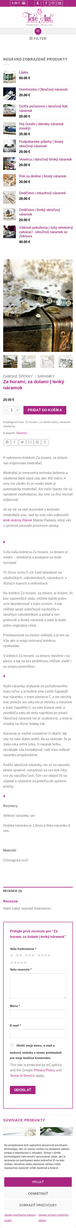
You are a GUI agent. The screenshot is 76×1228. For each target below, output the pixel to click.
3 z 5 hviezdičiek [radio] (29, 955)
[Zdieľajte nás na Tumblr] (45, 442)
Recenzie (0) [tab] (12, 891)
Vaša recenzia (20, 969)
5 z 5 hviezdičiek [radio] (18, 962)
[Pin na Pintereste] (37, 442)
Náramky (45, 376)
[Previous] (10, 305)
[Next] (66, 305)
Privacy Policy (44, 1070)
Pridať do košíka (45, 410)
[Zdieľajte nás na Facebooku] (14, 442)
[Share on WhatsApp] (7, 442)
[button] (18, 3)
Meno (15, 1006)
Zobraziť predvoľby (38, 1205)
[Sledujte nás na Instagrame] (53, 3)
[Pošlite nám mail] (60, 3)
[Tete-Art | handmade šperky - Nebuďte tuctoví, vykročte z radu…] (38, 17)
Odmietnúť (38, 1193)
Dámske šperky (18, 376)
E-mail (15, 1025)
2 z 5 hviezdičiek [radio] (18, 955)
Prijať (38, 1182)
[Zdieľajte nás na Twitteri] (22, 442)
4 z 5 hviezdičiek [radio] (43, 955)
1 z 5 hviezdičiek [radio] (11, 955)
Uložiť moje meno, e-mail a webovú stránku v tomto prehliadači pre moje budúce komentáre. (36, 1052)
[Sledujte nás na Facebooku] (46, 3)
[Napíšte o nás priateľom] (29, 442)
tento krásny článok (17, 520)
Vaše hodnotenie (23, 948)
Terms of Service (22, 1075)
